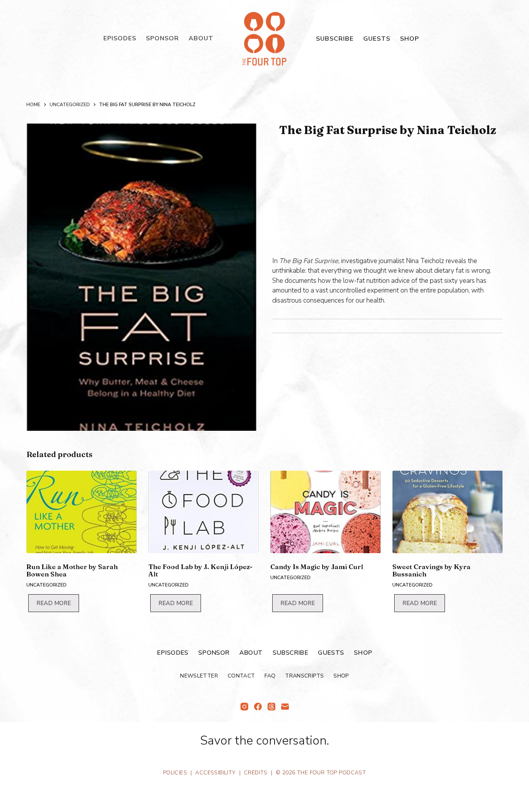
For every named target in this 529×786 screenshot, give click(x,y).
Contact (241, 675)
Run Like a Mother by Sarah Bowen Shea (72, 570)
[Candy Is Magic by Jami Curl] (325, 512)
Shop (409, 38)
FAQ (269, 675)
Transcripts (304, 675)
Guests (376, 38)
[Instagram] (244, 706)
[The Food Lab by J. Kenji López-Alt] (203, 512)
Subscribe (335, 38)
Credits (256, 772)
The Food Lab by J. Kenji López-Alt (200, 570)
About (201, 38)
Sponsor (162, 38)
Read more (53, 603)
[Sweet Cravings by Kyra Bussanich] (447, 512)
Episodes (119, 38)
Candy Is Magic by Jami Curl (316, 566)
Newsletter (199, 675)
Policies (175, 772)
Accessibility (215, 772)
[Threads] (271, 706)
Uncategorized (46, 585)
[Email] (285, 706)
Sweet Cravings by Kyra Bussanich (431, 570)
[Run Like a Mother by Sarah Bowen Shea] (81, 512)
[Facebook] (258, 706)
